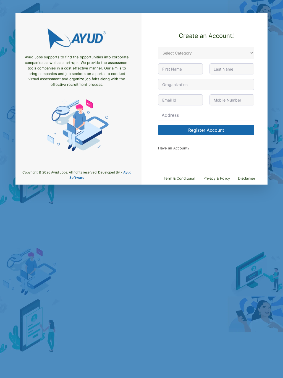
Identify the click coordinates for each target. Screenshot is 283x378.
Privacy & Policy (216, 178)
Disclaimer (246, 178)
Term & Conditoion (179, 178)
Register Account (206, 130)
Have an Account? (174, 148)
